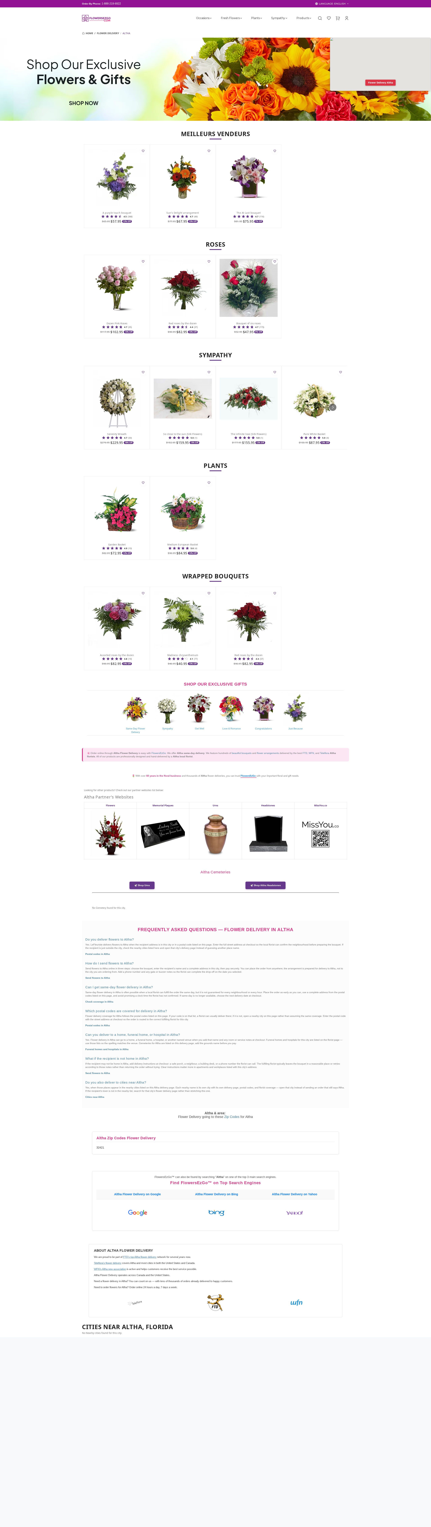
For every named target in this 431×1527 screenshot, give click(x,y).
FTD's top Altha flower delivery (139, 1257)
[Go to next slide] (332, 407)
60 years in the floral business (164, 775)
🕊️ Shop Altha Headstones (265, 885)
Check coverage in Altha (99, 1001)
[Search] (320, 18)
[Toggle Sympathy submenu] (286, 18)
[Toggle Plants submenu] (261, 18)
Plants (255, 18)
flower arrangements (268, 753)
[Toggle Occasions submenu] (210, 18)
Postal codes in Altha (97, 954)
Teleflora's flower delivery (107, 1263)
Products (302, 18)
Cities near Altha (94, 1097)
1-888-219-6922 (111, 3)
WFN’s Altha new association (110, 1269)
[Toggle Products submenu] (310, 18)
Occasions (202, 18)
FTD (305, 753)
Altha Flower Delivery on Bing (216, 1194)
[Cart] (337, 18)
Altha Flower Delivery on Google (137, 1194)
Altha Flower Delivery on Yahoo (294, 1194)
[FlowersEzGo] (96, 18)
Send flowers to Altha (97, 978)
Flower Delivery (108, 33)
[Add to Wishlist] (143, 151)
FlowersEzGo (159, 753)
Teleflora (324, 753)
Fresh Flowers (230, 18)
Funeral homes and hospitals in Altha (106, 1049)
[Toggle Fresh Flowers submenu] (241, 18)
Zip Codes (232, 1117)
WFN (311, 753)
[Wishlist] (328, 18)
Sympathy (278, 18)
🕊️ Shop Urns (142, 885)
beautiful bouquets (242, 753)
